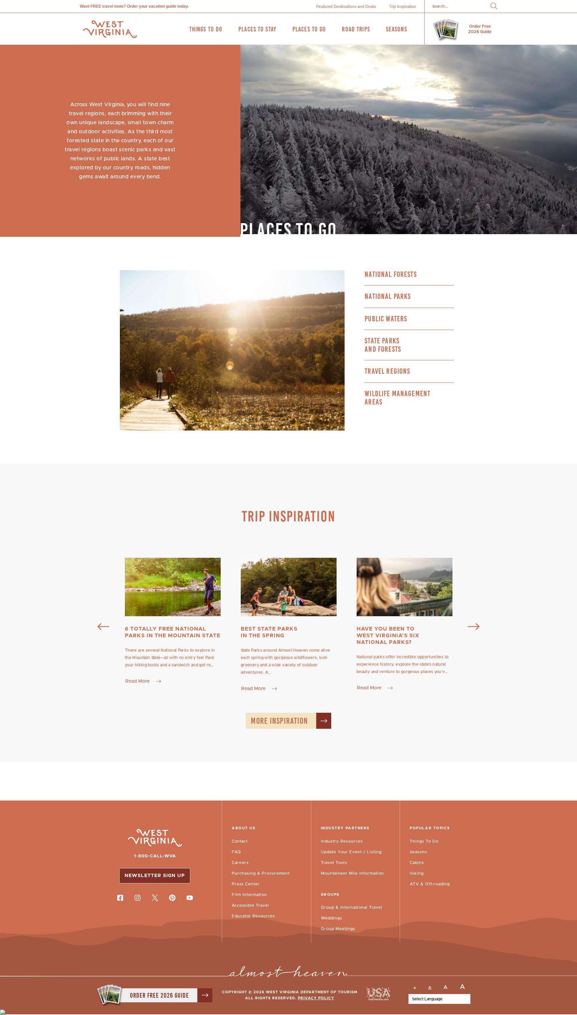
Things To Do (424, 841)
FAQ (236, 852)
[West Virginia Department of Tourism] (110, 29)
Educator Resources (253, 916)
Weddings (331, 918)
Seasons (418, 852)
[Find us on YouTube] (189, 897)
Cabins (417, 863)
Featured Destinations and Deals (346, 6)
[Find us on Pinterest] (172, 897)
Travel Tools (334, 863)
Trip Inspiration (402, 6)
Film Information (249, 895)
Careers (240, 863)
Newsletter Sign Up (155, 875)
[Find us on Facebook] (120, 897)
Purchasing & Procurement (261, 873)
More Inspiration (279, 720)
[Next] (473, 627)
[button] (494, 6)
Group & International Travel (351, 907)
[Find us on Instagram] (137, 897)
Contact (240, 841)
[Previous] (103, 627)
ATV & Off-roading (430, 884)
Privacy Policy (316, 998)
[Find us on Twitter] (155, 897)
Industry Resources (342, 841)
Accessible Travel (250, 905)
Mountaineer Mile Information (352, 873)
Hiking (417, 873)
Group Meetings (338, 929)
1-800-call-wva (155, 856)
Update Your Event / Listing (351, 852)
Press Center (246, 884)
